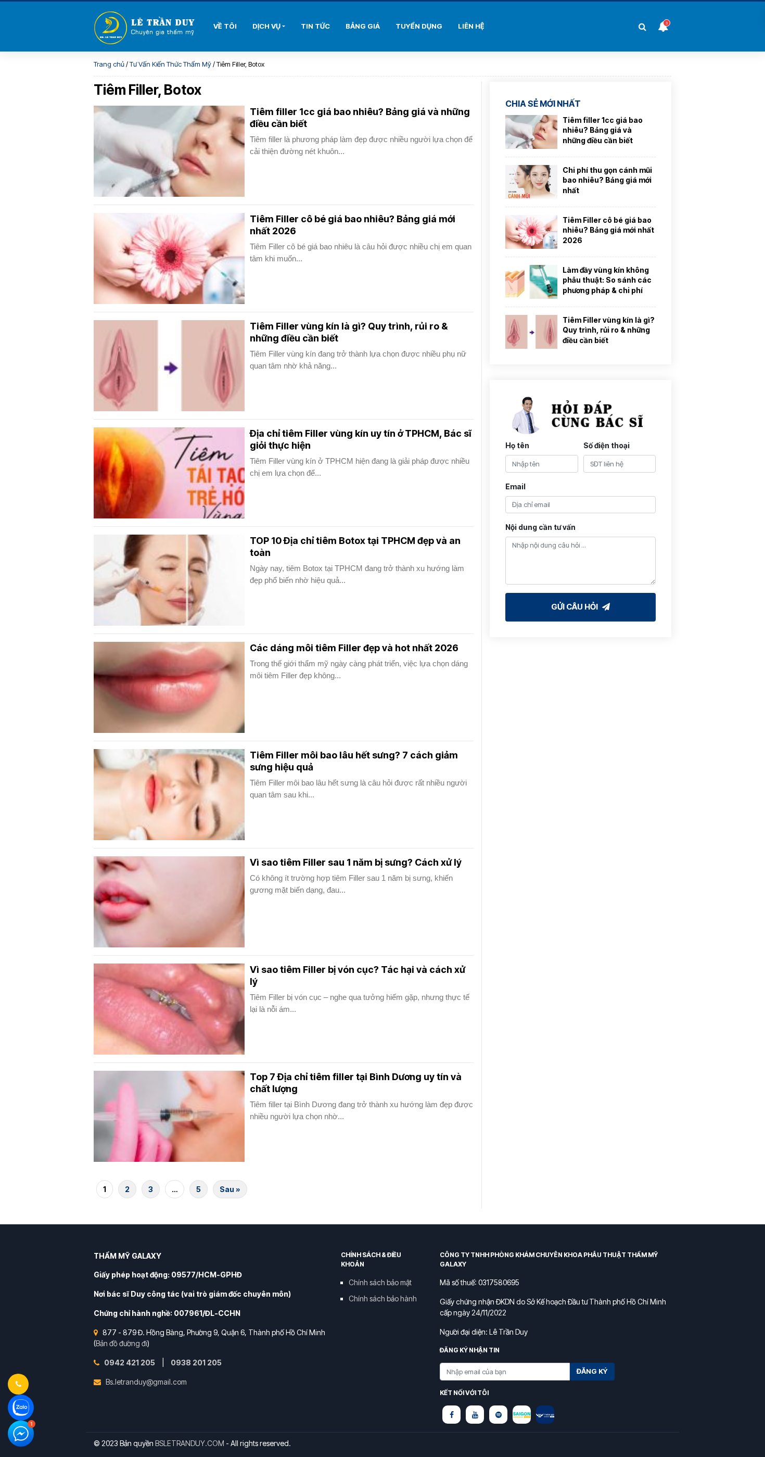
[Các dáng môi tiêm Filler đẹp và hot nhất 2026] (169, 687)
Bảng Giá (363, 26)
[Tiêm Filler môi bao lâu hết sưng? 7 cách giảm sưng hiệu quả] (169, 794)
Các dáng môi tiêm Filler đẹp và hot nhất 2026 (354, 647)
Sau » (230, 1189)
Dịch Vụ (266, 26)
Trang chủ (109, 64)
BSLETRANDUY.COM (189, 1443)
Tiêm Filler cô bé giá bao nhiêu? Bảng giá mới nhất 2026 (608, 230)
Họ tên (517, 445)
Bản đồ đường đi (121, 1343)
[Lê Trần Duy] (522, 1414)
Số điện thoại (606, 445)
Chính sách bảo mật (380, 1282)
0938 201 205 (196, 1362)
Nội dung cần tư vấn (540, 527)
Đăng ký (592, 1371)
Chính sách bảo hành (383, 1298)
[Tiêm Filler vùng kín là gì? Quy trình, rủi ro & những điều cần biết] (169, 365)
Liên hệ (471, 26)
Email (515, 486)
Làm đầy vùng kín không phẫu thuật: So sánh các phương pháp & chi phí (607, 280)
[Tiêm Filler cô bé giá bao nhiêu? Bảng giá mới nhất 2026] (169, 258)
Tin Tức (315, 26)
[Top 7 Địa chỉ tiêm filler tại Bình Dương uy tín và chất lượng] (169, 1116)
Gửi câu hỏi (575, 607)
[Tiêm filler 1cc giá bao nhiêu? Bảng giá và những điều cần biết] (169, 151)
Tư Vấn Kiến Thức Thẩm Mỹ (170, 64)
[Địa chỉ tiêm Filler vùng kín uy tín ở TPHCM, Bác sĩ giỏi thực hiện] (169, 472)
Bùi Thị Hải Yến (146, 28)
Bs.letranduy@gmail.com (146, 1381)
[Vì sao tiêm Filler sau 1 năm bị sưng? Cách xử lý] (169, 901)
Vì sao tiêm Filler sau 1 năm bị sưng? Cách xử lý (356, 862)
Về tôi (225, 26)
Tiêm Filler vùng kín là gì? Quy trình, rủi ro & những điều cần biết (609, 330)
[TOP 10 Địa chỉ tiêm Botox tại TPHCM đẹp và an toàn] (169, 580)
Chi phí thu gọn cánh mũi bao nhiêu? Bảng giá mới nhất (607, 180)
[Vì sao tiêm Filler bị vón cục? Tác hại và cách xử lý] (169, 1009)
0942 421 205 (130, 1362)
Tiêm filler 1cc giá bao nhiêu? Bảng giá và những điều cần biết (603, 130)
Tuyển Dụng (419, 26)
